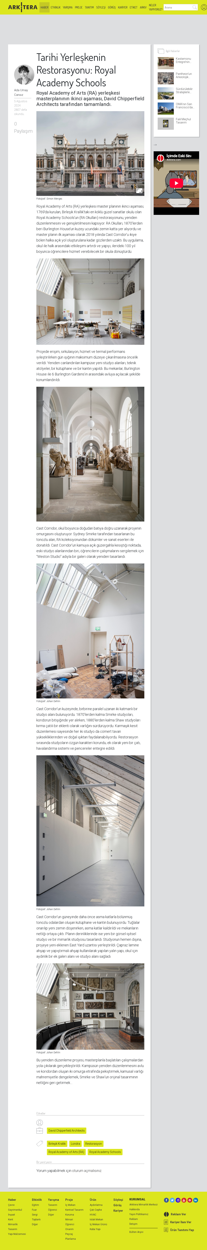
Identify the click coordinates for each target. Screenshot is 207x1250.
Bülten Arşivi (136, 1232)
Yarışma (68, 7)
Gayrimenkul (15, 1209)
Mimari (69, 1219)
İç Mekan (70, 1205)
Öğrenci (52, 1209)
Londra (75, 1143)
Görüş (112, 7)
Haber (44, 7)
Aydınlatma (96, 1205)
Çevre (11, 1205)
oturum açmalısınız (86, 1170)
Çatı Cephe (96, 1209)
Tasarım (12, 1229)
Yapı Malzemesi (17, 1234)
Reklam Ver (178, 1214)
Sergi (35, 1214)
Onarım (69, 1229)
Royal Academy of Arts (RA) (66, 1152)
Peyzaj (69, 1234)
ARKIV (143, 7)
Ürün (93, 1199)
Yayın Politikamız (138, 1214)
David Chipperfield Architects (67, 1130)
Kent (10, 1219)
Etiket (133, 7)
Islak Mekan (96, 1219)
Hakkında (134, 1209)
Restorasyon (93, 1143)
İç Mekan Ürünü (98, 1224)
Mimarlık (13, 1224)
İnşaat (11, 1214)
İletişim (133, 1224)
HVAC (93, 1214)
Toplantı (36, 1219)
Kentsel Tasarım (74, 1209)
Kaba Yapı (95, 1229)
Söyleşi (101, 7)
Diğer (35, 1224)
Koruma (69, 1214)
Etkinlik (55, 7)
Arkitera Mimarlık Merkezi (143, 1204)
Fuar (34, 1209)
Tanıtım (89, 7)
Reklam (133, 1219)
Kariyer (122, 7)
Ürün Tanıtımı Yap (182, 1230)
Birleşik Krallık (57, 1143)
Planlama (70, 1238)
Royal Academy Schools (105, 1152)
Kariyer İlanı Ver (180, 1222)
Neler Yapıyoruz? (155, 7)
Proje (78, 7)
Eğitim (35, 1205)
